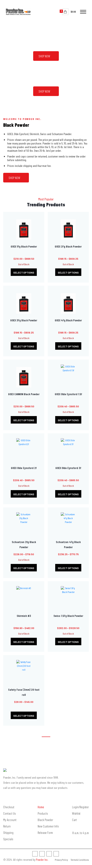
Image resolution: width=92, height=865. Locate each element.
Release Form (45, 832)
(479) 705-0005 (46, 752)
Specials (8, 839)
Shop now (44, 56)
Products (43, 813)
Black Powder (45, 820)
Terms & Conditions (80, 859)
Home (41, 807)
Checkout (8, 807)
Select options (23, 272)
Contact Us (9, 813)
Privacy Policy (61, 859)
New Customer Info (48, 826)
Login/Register (80, 807)
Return (7, 826)
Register (83, 3)
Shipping (8, 832)
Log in (71, 3)
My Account (9, 820)
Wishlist (58, 3)
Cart (74, 820)
